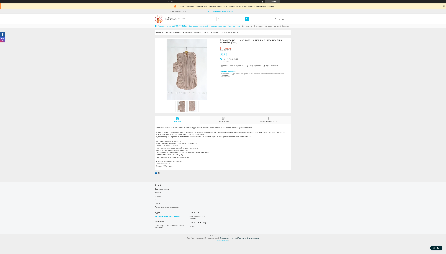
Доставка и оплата (230, 33)
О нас (206, 33)
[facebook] (156, 174)
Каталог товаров (173, 33)
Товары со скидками (192, 33)
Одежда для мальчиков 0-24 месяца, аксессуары (207, 26)
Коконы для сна (234, 26)
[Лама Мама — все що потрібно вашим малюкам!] (159, 19)
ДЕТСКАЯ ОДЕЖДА (179, 26)
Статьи (157, 203)
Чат (438, 248)
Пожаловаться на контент (228, 238)
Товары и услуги (164, 26)
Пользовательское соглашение (167, 207)
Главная (159, 33)
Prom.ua (233, 236)
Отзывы (158, 196)
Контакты (215, 33)
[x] (158, 174)
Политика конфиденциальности (248, 238)
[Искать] (247, 19)
